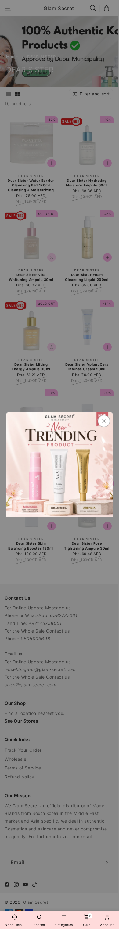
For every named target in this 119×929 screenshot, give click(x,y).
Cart (86, 920)
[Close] (104, 421)
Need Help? (14, 925)
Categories (64, 925)
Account (107, 925)
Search (39, 925)
